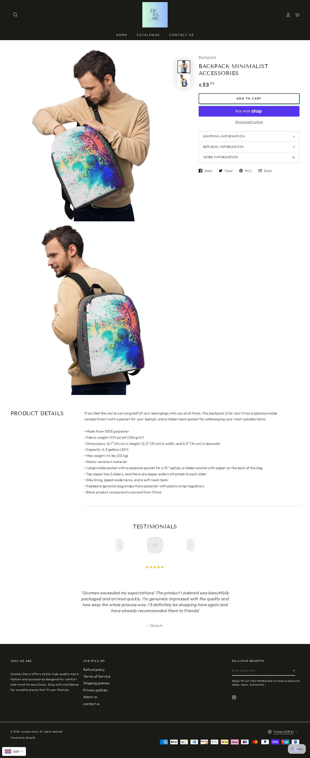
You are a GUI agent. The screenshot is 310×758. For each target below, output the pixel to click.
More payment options (249, 121)
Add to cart (249, 98)
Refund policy (94, 669)
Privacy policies (95, 690)
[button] (15, 14)
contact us (91, 704)
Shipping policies (96, 683)
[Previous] (118, 545)
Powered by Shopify (23, 737)
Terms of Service (97, 676)
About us (90, 697)
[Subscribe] (293, 670)
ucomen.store (29, 731)
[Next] (191, 545)
